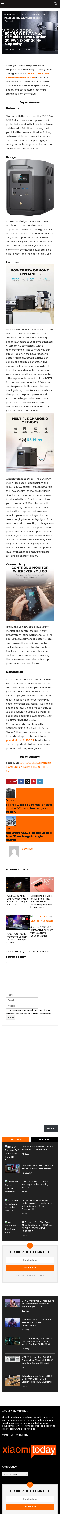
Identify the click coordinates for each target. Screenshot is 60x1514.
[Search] (55, 4)
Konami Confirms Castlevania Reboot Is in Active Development (37, 1322)
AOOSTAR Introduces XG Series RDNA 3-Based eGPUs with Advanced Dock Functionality (37, 1205)
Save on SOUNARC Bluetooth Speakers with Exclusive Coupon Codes (41, 931)
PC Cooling (26, 1173)
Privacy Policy (21, 1435)
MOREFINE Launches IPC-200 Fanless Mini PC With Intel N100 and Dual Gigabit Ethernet (37, 1360)
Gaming (25, 1311)
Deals (8, 29)
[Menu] (3, 4)
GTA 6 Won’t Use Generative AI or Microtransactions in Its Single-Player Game (38, 1303)
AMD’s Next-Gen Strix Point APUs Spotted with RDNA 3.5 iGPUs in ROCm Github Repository (37, 1226)
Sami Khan (9, 49)
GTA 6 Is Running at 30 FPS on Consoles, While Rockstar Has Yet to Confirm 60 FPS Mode (37, 1341)
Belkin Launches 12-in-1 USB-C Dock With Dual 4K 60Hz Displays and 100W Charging (37, 1379)
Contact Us (7, 1435)
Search (6, 1123)
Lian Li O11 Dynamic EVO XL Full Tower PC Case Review (37, 1148)
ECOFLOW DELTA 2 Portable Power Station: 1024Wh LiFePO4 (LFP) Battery (28, 767)
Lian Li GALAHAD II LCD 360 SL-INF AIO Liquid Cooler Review (37, 1167)
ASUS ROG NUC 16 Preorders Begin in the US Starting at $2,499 (16, 938)
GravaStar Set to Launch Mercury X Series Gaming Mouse (35, 1184)
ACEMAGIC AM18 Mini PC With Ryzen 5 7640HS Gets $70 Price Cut (17, 900)
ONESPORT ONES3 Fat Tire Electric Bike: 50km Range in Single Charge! (29, 836)
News (24, 1191)
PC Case (25, 1154)
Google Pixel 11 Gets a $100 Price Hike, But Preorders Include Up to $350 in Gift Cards (41, 901)
